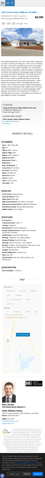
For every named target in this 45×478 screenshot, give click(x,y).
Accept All (37, 474)
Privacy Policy (19, 463)
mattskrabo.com (8, 423)
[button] (2, 476)
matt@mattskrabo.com (11, 121)
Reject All (27, 474)
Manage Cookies (14, 474)
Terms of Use (31, 463)
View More (6, 124)
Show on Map (24, 335)
